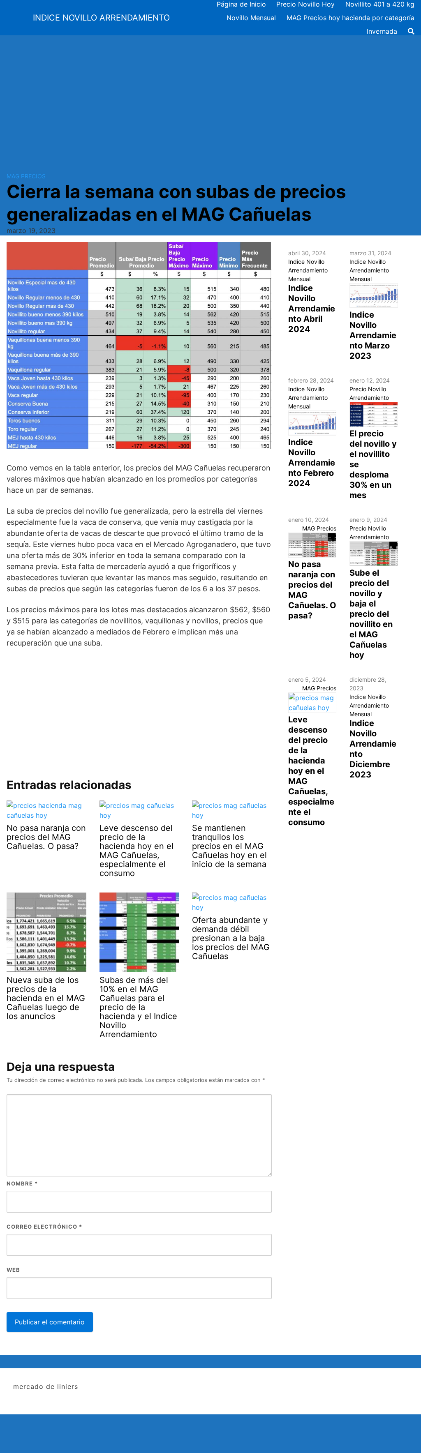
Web (13, 1269)
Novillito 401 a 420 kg (379, 4)
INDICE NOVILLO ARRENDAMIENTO (101, 18)
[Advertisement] (210, 97)
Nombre (22, 1183)
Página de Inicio (241, 4)
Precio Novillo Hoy (305, 4)
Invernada (382, 31)
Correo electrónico (44, 1226)
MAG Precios (26, 176)
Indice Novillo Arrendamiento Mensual (308, 270)
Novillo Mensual (251, 18)
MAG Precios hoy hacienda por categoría (350, 18)
